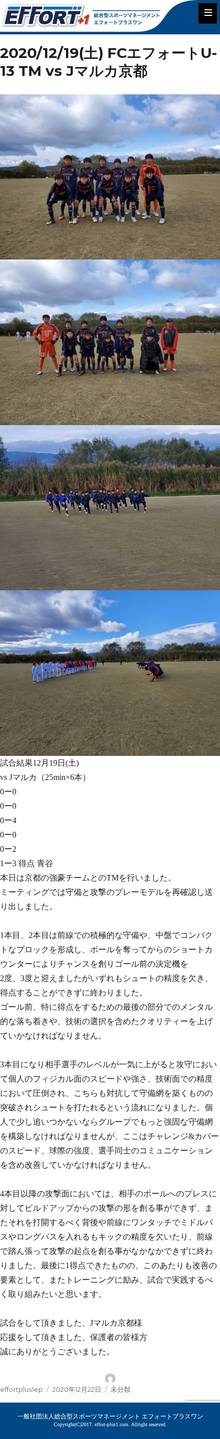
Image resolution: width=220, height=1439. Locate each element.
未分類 (120, 1389)
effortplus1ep (21, 1389)
